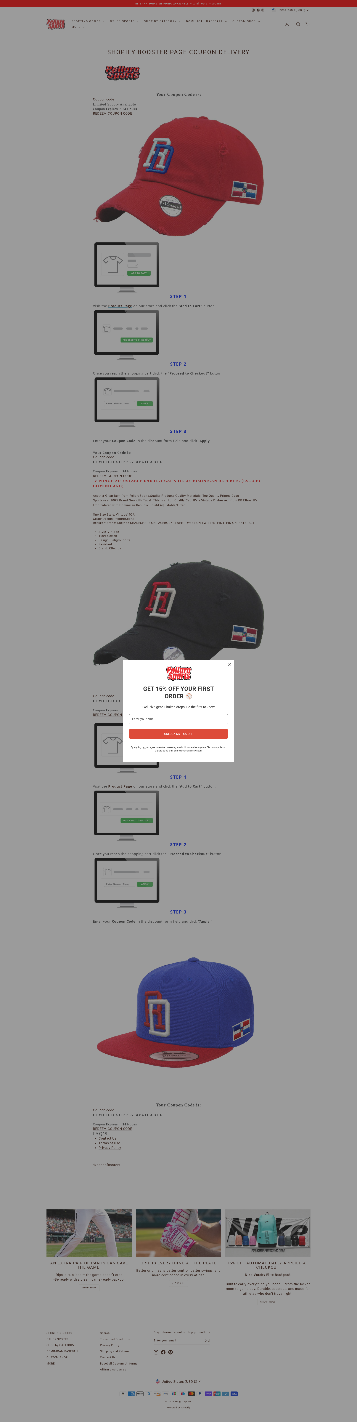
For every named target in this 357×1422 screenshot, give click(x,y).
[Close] (229, 664)
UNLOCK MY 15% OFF (178, 734)
